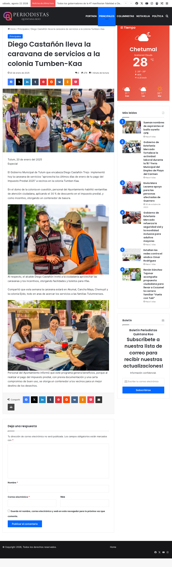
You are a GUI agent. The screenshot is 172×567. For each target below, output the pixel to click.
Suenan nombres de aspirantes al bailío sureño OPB (153, 128)
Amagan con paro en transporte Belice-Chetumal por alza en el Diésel (93, 3)
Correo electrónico (19, 496)
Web (62, 496)
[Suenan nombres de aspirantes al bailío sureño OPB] (131, 127)
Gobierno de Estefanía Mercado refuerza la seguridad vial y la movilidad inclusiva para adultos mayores (153, 227)
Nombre (13, 482)
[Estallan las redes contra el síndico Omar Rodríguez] (131, 254)
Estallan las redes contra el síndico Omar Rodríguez (152, 255)
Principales (106, 16)
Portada (91, 16)
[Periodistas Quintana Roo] (26, 16)
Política (157, 16)
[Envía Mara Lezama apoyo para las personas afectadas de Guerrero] (131, 187)
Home (113, 547)
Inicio (13, 29)
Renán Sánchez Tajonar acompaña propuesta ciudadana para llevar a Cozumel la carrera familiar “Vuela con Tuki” (153, 284)
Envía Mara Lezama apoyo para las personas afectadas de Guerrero (152, 191)
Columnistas (125, 16)
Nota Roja (143, 16)
